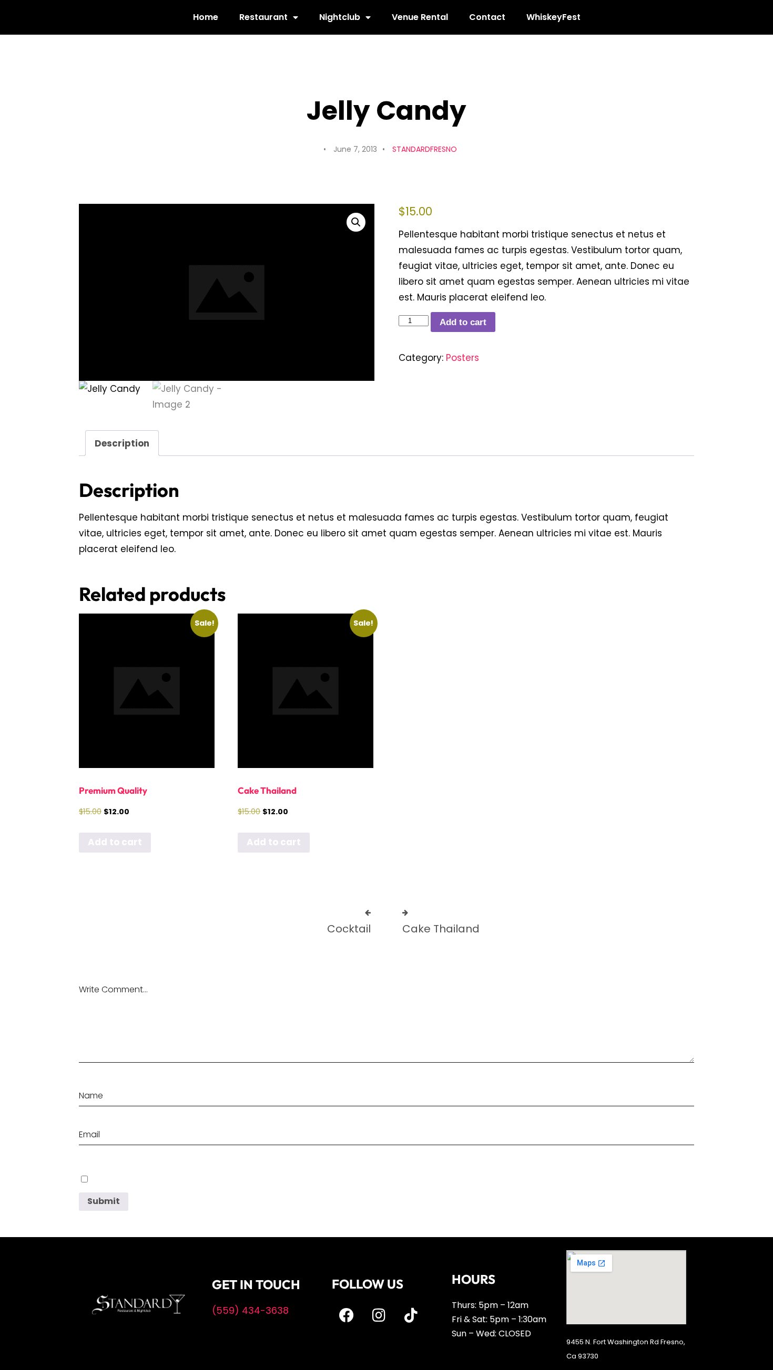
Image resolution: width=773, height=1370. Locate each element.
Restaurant (263, 17)
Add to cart (463, 322)
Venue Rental (420, 17)
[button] (356, 222)
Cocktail (349, 928)
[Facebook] (346, 1315)
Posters (462, 357)
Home (205, 17)
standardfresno (424, 149)
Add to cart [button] (115, 842)
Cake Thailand (441, 928)
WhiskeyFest (553, 17)
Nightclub (339, 17)
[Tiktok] (410, 1315)
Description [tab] (122, 443)
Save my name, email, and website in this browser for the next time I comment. (224, 1179)
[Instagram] (378, 1315)
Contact (487, 17)
